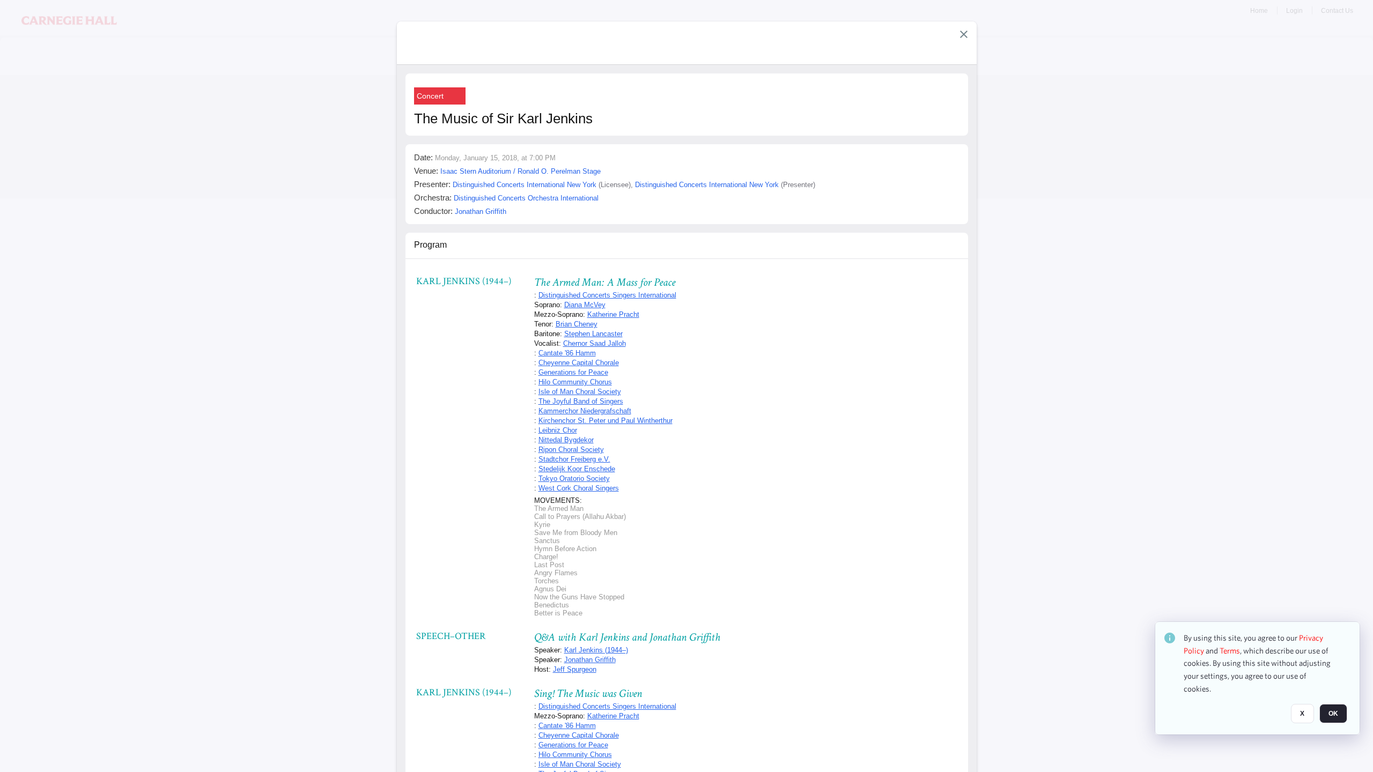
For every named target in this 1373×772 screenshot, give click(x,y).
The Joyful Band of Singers (580, 401)
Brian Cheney (576, 324)
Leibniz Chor (557, 430)
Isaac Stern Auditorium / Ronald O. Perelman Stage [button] (520, 171)
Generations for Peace (573, 372)
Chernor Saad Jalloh (594, 343)
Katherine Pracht (613, 314)
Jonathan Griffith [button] (480, 211)
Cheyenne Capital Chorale (578, 363)
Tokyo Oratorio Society (574, 478)
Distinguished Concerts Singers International (607, 295)
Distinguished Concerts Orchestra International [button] (526, 198)
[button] (963, 34)
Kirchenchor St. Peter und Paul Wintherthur (605, 421)
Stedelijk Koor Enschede (576, 469)
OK (1333, 713)
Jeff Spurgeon (574, 669)
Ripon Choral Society (571, 450)
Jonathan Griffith (590, 660)
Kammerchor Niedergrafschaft (584, 411)
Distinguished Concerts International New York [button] (524, 185)
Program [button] (430, 244)
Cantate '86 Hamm (567, 353)
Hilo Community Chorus (575, 382)
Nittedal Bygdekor (566, 440)
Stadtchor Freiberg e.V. (574, 459)
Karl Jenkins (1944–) (596, 650)
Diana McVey (585, 305)
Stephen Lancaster (593, 334)
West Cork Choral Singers (578, 488)
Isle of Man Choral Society (579, 392)
